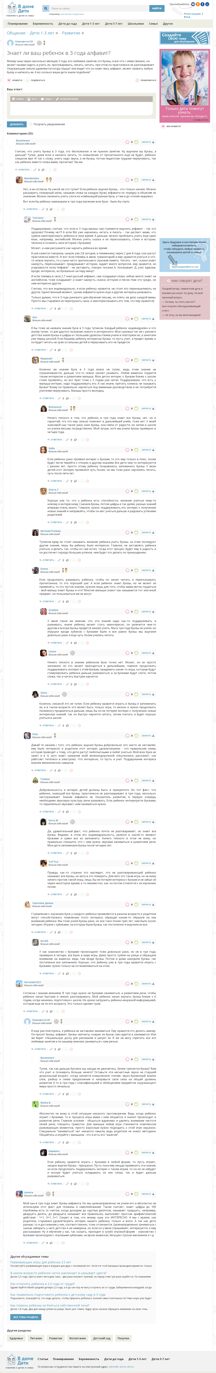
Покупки (123, 1338)
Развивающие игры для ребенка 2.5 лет (40, 1262)
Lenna (52, 651)
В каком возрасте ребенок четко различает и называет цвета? (58, 1273)
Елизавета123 (24, 41)
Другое (168, 23)
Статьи (43, 1359)
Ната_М (53, 820)
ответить (24, 169)
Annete (28, 1192)
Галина (45, 779)
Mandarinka (31, 178)
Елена (44, 568)
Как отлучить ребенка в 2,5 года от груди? (42, 1284)
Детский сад (101, 1338)
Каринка (54, 1151)
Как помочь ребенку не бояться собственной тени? (49, 1305)
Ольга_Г (54, 489)
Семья (153, 23)
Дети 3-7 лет (114, 23)
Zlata (43, 692)
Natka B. (45, 1102)
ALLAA (44, 940)
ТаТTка (53, 861)
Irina (35, 734)
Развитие (71, 33)
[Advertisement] (184, 183)
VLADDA (53, 610)
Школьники (136, 23)
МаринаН (46, 358)
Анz (34, 317)
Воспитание (78, 1338)
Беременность (43, 23)
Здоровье (16, 1338)
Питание (36, 1338)
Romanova (55, 407)
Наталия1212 (32, 982)
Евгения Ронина (50, 531)
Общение (16, 33)
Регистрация (192, 13)
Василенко (23, 140)
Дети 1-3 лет (91, 23)
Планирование (18, 23)
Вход (187, 16)
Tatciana (37, 217)
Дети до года (67, 23)
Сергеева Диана (42, 903)
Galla (52, 448)
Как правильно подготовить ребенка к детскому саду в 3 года (57, 1295)
